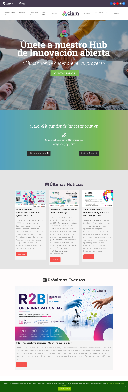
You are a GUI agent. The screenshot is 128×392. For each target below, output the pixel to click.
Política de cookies (113, 383)
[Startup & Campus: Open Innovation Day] (64, 198)
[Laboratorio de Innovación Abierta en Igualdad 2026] (30, 198)
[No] (125, 386)
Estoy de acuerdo (64, 389)
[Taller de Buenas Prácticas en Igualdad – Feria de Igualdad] (97, 198)
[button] (123, 13)
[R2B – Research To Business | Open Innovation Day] (64, 313)
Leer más (21, 254)
